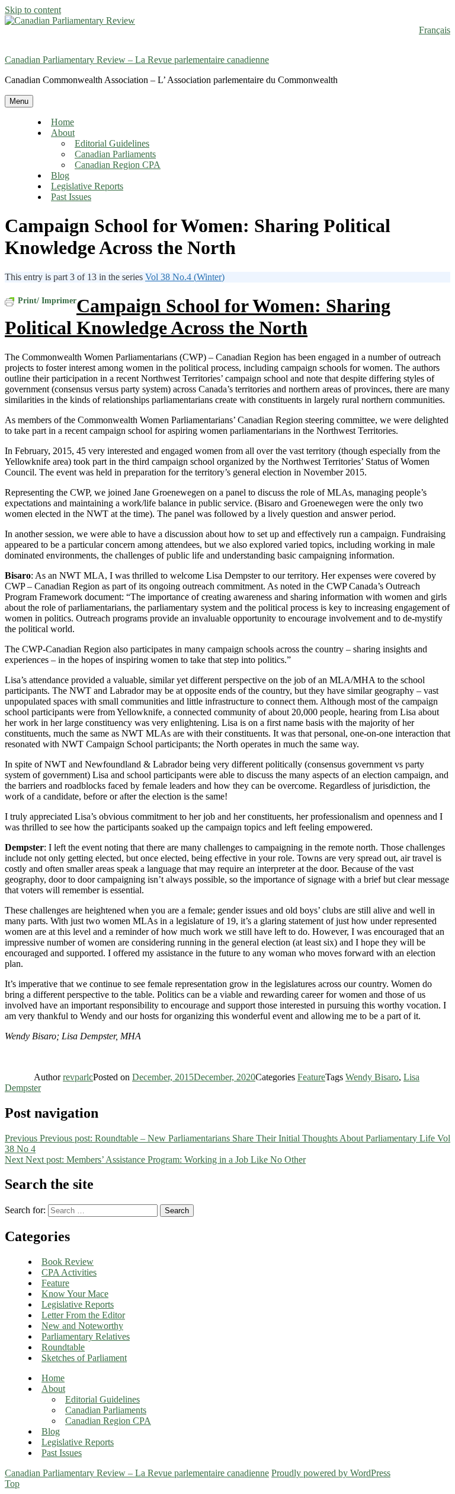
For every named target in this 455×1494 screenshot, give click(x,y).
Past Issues (71, 197)
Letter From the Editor (83, 1315)
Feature (311, 1077)
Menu (18, 101)
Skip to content (33, 10)
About (63, 133)
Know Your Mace (74, 1294)
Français (434, 30)
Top (12, 1484)
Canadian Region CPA (118, 165)
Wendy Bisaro (372, 1077)
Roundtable (63, 1347)
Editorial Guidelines (112, 143)
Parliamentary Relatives (85, 1336)
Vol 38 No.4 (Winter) (185, 277)
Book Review (67, 1262)
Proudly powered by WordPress (330, 1473)
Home (62, 122)
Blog (60, 175)
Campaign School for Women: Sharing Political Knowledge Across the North (197, 316)
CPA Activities (69, 1272)
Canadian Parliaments (115, 154)
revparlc (78, 1077)
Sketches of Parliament (84, 1358)
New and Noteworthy (82, 1326)
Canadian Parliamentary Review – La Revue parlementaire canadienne (137, 60)
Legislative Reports (87, 186)
